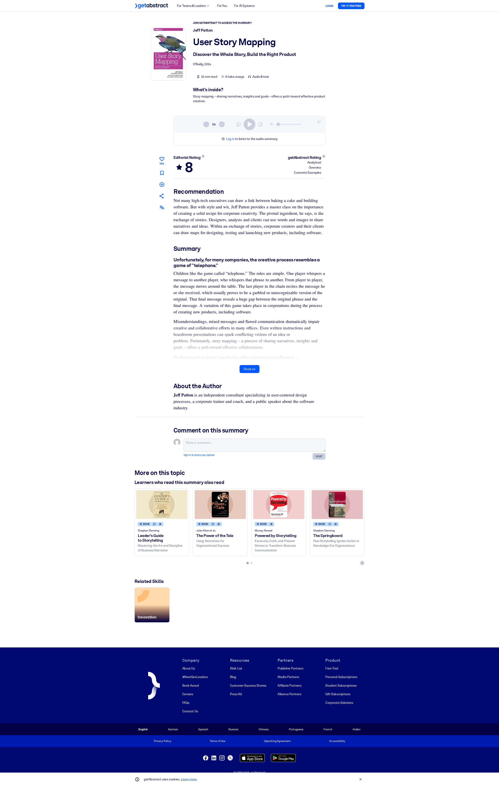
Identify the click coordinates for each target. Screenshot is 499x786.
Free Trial (331, 668)
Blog (233, 677)
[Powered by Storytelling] (278, 504)
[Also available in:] (162, 207)
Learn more (188, 779)
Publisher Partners (290, 668)
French (328, 729)
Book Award (190, 685)
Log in (230, 139)
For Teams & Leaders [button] (191, 6)
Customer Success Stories (248, 685)
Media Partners (288, 677)
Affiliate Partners (289, 685)
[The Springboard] (337, 504)
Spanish (203, 729)
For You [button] (222, 6)
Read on (249, 369)
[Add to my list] (162, 184)
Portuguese (296, 729)
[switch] (249, 124)
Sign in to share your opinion (199, 455)
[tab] (247, 563)
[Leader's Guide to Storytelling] (161, 504)
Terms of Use (217, 741)
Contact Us (190, 711)
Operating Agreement (277, 741)
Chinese (264, 729)
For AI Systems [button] (244, 6)
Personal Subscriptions (341, 677)
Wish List (236, 668)
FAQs (185, 703)
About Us (188, 668)
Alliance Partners (289, 694)
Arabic (357, 729)
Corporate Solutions (339, 703)
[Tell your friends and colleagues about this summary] (162, 196)
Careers (187, 694)
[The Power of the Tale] (220, 504)
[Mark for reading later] (162, 173)
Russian (233, 729)
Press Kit (236, 694)
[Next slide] (362, 563)
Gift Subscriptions (337, 694)
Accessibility (337, 741)
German (173, 729)
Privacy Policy (162, 741)
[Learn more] (203, 156)
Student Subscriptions (341, 685)
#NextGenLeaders (195, 677)
